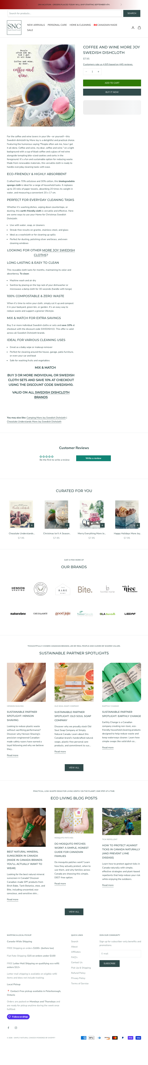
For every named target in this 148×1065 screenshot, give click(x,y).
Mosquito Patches (63, 838)
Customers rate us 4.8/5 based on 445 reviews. (108, 64)
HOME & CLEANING (80, 25)
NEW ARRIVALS (36, 25)
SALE (30, 30)
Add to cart (112, 82)
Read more (12, 755)
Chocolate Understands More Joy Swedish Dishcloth (34, 421)
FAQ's (74, 957)
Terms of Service (80, 983)
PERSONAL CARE (57, 25)
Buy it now (112, 92)
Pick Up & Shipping (81, 967)
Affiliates (76, 952)
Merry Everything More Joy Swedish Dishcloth (92, 533)
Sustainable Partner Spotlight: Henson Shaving (22, 716)
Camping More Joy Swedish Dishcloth (46, 417)
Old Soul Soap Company (66, 706)
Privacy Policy (78, 978)
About (74, 946)
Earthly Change (110, 706)
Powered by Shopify (45, 1038)
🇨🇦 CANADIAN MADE (105, 25)
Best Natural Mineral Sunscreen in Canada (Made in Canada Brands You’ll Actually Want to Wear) (24, 860)
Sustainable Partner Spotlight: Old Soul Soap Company (72, 716)
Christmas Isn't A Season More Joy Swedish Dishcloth (56, 533)
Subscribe (109, 963)
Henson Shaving (15, 706)
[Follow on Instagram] (15, 1027)
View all (74, 767)
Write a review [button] (93, 458)
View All (74, 911)
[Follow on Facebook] (8, 1027)
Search (131, 13)
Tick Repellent (109, 839)
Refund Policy (78, 973)
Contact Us (77, 962)
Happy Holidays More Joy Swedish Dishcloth (127, 533)
